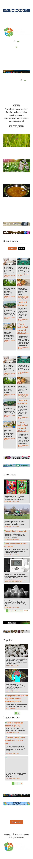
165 (21, 611)
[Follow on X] (16, 52)
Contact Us (16, 822)
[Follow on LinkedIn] (20, 52)
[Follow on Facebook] (9, 52)
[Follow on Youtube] (23, 52)
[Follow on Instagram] (13, 52)
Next (26, 611)
